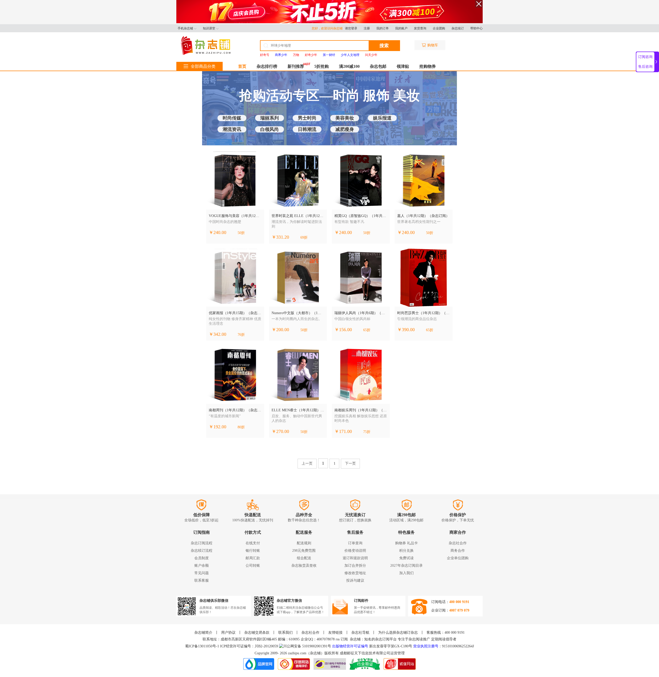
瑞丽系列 (269, 118)
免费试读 (406, 558)
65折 (366, 330)
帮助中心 (476, 28)
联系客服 (201, 580)
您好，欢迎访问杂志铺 (328, 28)
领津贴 (403, 66)
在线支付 (253, 543)
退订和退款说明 (355, 558)
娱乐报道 (382, 118)
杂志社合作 (458, 543)
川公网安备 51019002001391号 (307, 646)
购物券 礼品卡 (406, 543)
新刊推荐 (296, 66)
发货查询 (420, 28)
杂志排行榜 (267, 66)
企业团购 (439, 28)
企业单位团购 (458, 558)
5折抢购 (321, 66)
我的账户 (401, 28)
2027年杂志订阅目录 (406, 565)
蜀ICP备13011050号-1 (202, 646)
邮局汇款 (253, 558)
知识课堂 (209, 28)
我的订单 (382, 28)
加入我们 (406, 573)
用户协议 (228, 632)
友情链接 (335, 632)
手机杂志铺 (185, 28)
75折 (366, 432)
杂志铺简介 (203, 632)
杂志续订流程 (201, 551)
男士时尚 (307, 118)
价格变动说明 (355, 551)
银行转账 (253, 551)
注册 (367, 28)
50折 (241, 233)
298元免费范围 (304, 551)
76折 (241, 335)
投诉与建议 (355, 580)
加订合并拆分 (355, 565)
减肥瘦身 (344, 129)
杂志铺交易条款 (257, 632)
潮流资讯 (232, 129)
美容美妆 (344, 118)
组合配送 (304, 558)
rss (338, 639)
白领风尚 (269, 129)
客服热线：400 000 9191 (446, 632)
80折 (241, 427)
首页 (242, 66)
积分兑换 (406, 551)
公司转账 (253, 565)
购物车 (432, 45)
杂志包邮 (378, 66)
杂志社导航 (360, 632)
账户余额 (201, 565)
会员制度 (201, 558)
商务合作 (457, 551)
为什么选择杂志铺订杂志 (398, 632)
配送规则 (304, 543)
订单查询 (355, 543)
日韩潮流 (307, 129)
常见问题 (201, 573)
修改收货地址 (355, 573)
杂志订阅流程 (201, 543)
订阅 (344, 639)
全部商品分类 (203, 66)
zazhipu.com (297, 653)
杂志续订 (458, 28)
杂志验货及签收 (304, 565)
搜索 (384, 45)
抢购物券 (427, 66)
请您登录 (351, 28)
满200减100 (349, 66)
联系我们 (285, 632)
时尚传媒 (232, 118)
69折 (304, 237)
